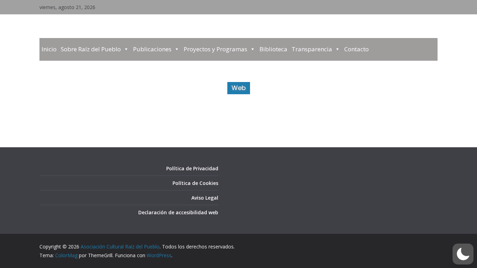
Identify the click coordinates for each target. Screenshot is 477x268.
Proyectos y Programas (215, 49)
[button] (463, 254)
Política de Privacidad (192, 168)
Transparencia (312, 49)
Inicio (49, 49)
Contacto (356, 49)
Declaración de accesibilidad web (178, 212)
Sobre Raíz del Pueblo (91, 49)
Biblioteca (273, 49)
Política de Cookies (195, 183)
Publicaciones (152, 49)
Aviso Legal (204, 197)
